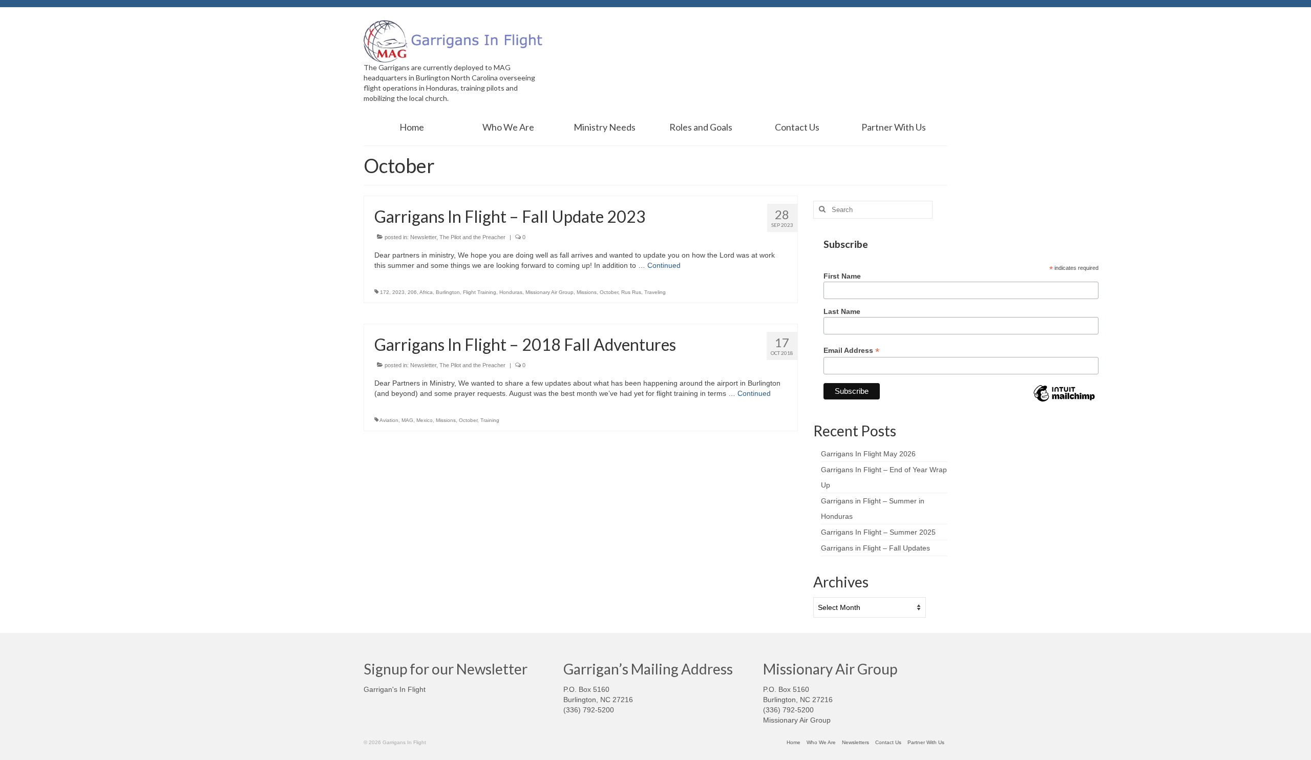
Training (489, 420)
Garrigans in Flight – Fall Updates (875, 548)
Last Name (841, 311)
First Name (842, 276)
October (609, 292)
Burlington (448, 292)
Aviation (388, 420)
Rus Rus (631, 292)
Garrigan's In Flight (395, 689)
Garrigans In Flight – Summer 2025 (878, 532)
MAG (407, 420)
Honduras (510, 292)
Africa (426, 292)
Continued (664, 265)
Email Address (851, 350)
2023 (398, 292)
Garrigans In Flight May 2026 (868, 454)
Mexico (424, 420)
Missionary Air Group (549, 292)
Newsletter (423, 237)
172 (384, 292)
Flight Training (479, 292)
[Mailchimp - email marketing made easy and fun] (1064, 401)
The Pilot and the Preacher (472, 237)
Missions (587, 292)
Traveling (655, 292)
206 (412, 292)
